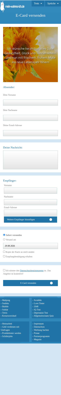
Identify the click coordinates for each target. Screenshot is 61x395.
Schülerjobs (7, 336)
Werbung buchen (41, 330)
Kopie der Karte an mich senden (19, 252)
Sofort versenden (13, 235)
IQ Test (37, 309)
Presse (36, 333)
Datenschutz (39, 327)
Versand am (10, 240)
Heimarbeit (7, 323)
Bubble (5, 306)
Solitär (5, 309)
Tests (36, 3)
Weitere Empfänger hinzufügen (21, 219)
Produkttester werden (11, 333)
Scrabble (38, 300)
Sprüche (51, 3)
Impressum (39, 323)
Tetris (4, 312)
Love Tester (39, 303)
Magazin (37, 339)
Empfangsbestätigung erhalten (18, 256)
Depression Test (41, 312)
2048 (36, 306)
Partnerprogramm (42, 336)
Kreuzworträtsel (9, 315)
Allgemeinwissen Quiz (44, 315)
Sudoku (5, 303)
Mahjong (6, 300)
